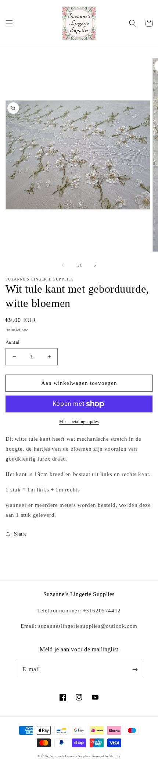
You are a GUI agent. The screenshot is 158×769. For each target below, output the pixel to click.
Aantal (12, 342)
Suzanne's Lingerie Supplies (70, 756)
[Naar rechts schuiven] (95, 265)
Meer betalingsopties (79, 421)
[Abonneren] (135, 669)
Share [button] (20, 534)
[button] (9, 23)
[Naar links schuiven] (63, 265)
